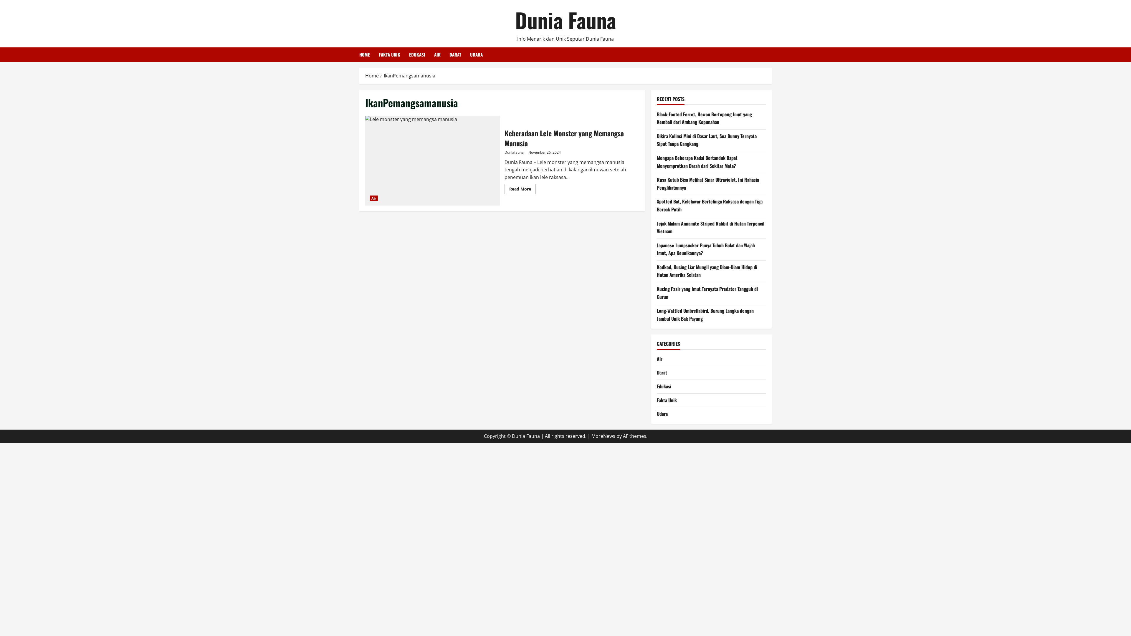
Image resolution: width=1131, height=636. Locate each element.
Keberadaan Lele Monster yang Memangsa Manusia (432, 161)
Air (437, 54)
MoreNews (603, 436)
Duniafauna (514, 152)
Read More (522, 190)
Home (364, 54)
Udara (476, 54)
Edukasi (417, 54)
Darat (455, 54)
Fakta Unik (389, 54)
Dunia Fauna (565, 19)
